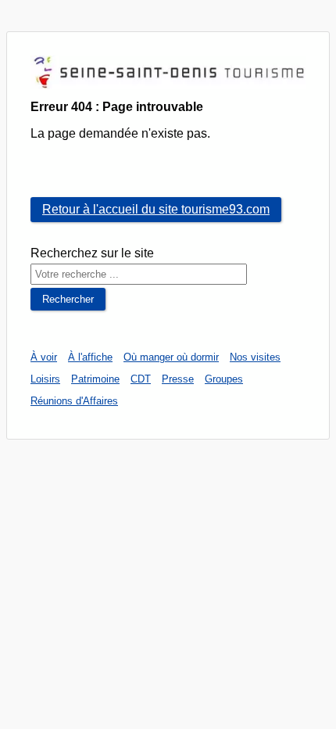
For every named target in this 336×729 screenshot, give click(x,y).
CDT (140, 379)
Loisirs (45, 379)
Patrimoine (95, 379)
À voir (43, 357)
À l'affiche (90, 357)
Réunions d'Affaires (74, 401)
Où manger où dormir (171, 357)
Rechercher (68, 299)
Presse (178, 379)
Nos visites (255, 357)
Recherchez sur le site (92, 253)
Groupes (224, 379)
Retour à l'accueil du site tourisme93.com (156, 209)
